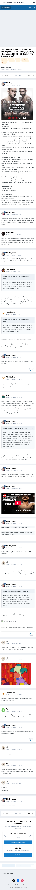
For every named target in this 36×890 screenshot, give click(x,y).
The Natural (10, 269)
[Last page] (33, 75)
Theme (10, 885)
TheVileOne (10, 312)
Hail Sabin (10, 233)
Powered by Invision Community (18, 887)
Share (9, 866)
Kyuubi (8, 709)
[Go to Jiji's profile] (3, 563)
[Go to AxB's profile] (3, 396)
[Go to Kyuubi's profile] (3, 710)
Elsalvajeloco (7, 67)
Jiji (7, 562)
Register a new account (18, 842)
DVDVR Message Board (13, 2)
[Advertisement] (18, 29)
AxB (7, 395)
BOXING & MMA (17, 69)
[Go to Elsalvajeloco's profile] (3, 84)
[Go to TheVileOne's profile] (3, 313)
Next (29, 75)
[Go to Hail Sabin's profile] (3, 234)
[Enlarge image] (17, 103)
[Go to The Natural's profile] (3, 270)
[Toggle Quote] (4, 276)
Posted (13, 85)
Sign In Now (18, 855)
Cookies (25, 885)
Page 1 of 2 (18, 75)
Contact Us (18, 885)
